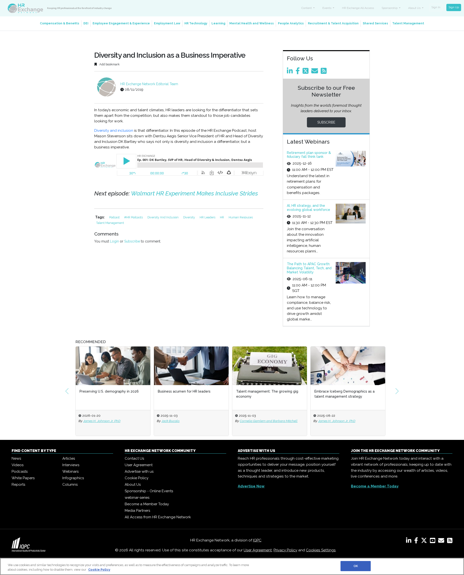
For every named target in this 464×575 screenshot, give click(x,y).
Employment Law (167, 23)
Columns (70, 484)
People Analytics (291, 23)
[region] (232, 566)
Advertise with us (139, 471)
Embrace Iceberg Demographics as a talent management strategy (344, 393)
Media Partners (137, 510)
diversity (189, 217)
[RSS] (449, 541)
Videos (17, 465)
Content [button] (306, 8)
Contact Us (134, 458)
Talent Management (408, 23)
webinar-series (137, 497)
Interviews (70, 465)
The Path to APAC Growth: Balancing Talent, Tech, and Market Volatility (309, 268)
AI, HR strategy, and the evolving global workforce (308, 208)
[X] (425, 541)
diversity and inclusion (163, 217)
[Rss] (324, 72)
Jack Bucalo (170, 421)
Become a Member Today (147, 504)
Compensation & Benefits (59, 23)
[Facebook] (299, 72)
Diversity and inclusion (113, 130)
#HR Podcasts (134, 217)
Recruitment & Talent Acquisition (333, 23)
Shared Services (375, 23)
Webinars (70, 471)
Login (114, 241)
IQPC (257, 540)
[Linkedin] (291, 72)
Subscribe (132, 241)
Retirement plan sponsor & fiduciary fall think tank (309, 155)
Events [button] (327, 8)
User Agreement (138, 465)
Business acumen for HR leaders (184, 391)
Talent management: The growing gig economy (267, 393)
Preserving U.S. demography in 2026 (109, 391)
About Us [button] (414, 8)
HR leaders (208, 217)
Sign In (435, 7)
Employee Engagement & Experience (121, 23)
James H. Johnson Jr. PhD (101, 421)
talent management (110, 223)
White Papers (23, 478)
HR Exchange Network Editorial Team (149, 84)
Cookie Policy (136, 478)
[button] (67, 391)
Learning (218, 23)
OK (356, 566)
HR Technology (195, 23)
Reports (18, 484)
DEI (85, 23)
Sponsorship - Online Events (149, 491)
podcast (114, 217)
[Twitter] (306, 72)
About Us (133, 484)
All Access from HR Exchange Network (158, 517)
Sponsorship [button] (390, 8)
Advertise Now (251, 486)
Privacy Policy (285, 550)
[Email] (315, 72)
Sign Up (454, 7)
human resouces (241, 217)
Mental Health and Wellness (251, 23)
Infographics (73, 478)
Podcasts (20, 471)
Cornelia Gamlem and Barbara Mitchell (268, 421)
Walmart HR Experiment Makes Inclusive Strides (194, 193)
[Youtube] (433, 541)
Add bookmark (109, 64)
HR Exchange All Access (358, 8)
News (16, 458)
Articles (68, 458)
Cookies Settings (321, 550)
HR (222, 217)
